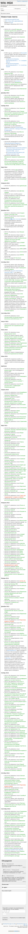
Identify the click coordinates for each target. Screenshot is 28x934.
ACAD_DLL (23, 581)
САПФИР (22, 242)
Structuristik (24, 53)
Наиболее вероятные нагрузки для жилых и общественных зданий (14, 706)
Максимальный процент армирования (14, 549)
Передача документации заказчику (14, 849)
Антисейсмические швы (10, 532)
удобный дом (23, 185)
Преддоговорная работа (10, 529)
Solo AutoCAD (23, 733)
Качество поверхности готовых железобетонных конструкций (14, 630)
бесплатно (17, 81)
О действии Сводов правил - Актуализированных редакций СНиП (15, 738)
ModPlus (22, 633)
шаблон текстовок (16, 219)
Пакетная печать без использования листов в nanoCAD (14, 761)
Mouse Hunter (23, 520)
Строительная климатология (11, 454)
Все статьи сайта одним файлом (14, 21)
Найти (2, 10)
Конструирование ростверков (15, 353)
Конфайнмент (23, 392)
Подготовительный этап (14, 197)
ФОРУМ (22, 254)
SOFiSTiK (22, 543)
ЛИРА (21, 248)
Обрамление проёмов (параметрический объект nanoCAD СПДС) (15, 593)
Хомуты (22, 442)
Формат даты (7, 639)
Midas (21, 551)
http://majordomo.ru (11, 650)
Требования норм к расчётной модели (14, 840)
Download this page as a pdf (9, 923)
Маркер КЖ (22, 735)
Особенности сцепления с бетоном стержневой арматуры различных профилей (15, 430)
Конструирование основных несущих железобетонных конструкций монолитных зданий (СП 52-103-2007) (15, 721)
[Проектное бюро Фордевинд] (17, 931)
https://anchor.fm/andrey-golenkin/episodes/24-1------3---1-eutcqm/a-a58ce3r (16, 60)
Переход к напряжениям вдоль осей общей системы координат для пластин (15, 805)
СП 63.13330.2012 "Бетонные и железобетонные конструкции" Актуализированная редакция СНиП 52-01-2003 (15, 744)
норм (16, 169)
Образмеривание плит (10, 481)
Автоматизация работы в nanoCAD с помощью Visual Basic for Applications (15, 129)
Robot (21, 535)
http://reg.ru (8, 658)
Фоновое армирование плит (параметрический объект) (14, 325)
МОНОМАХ (22, 245)
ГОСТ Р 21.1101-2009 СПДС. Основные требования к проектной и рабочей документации (15, 280)
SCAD (21, 251)
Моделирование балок (10, 333)
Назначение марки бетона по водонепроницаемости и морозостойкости (15, 418)
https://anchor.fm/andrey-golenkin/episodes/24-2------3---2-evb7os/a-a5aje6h (16, 65)
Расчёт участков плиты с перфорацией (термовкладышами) (13, 385)
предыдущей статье (9, 398)
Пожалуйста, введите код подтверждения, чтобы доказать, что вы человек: (13, 908)
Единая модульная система (11, 789)
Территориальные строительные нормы (14, 726)
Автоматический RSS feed (12, 19)
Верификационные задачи (11, 565)
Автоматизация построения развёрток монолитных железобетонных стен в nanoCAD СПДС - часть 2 (16, 149)
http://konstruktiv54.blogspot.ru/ (13, 143)
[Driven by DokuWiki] (11, 931)
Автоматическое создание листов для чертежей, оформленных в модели (15, 239)
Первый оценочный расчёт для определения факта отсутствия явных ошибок (15, 766)
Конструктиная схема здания (11, 445)
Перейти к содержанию (22, 1)
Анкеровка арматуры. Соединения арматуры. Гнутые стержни (15, 836)
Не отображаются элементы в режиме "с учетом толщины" (13, 381)
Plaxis (21, 552)
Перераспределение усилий (11, 618)
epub (11, 22)
